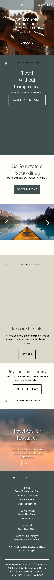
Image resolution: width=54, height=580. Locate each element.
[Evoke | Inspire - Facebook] (26, 529)
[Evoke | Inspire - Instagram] (32, 529)
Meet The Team (27, 514)
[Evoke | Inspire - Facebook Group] (20, 529)
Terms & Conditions (27, 495)
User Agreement (27, 503)
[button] (47, 223)
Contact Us (27, 518)
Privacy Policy (27, 499)
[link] (20, 529)
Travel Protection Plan (27, 491)
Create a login (27, 550)
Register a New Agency (27, 539)
